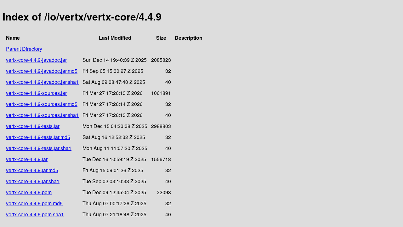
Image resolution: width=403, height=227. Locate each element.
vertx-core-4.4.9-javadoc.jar (36, 59)
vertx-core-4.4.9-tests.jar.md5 (38, 137)
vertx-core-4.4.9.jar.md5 (32, 170)
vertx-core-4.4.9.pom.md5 (34, 203)
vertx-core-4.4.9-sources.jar (36, 92)
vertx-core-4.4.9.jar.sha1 (33, 181)
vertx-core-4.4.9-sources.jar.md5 (41, 104)
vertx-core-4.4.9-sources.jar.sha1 (42, 115)
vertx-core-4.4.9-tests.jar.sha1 (38, 148)
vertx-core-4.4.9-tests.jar (33, 126)
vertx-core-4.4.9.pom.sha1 (35, 214)
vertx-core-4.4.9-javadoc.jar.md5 (41, 70)
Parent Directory (24, 48)
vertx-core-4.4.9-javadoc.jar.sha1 (42, 81)
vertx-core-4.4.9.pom (29, 192)
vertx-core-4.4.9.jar (27, 159)
